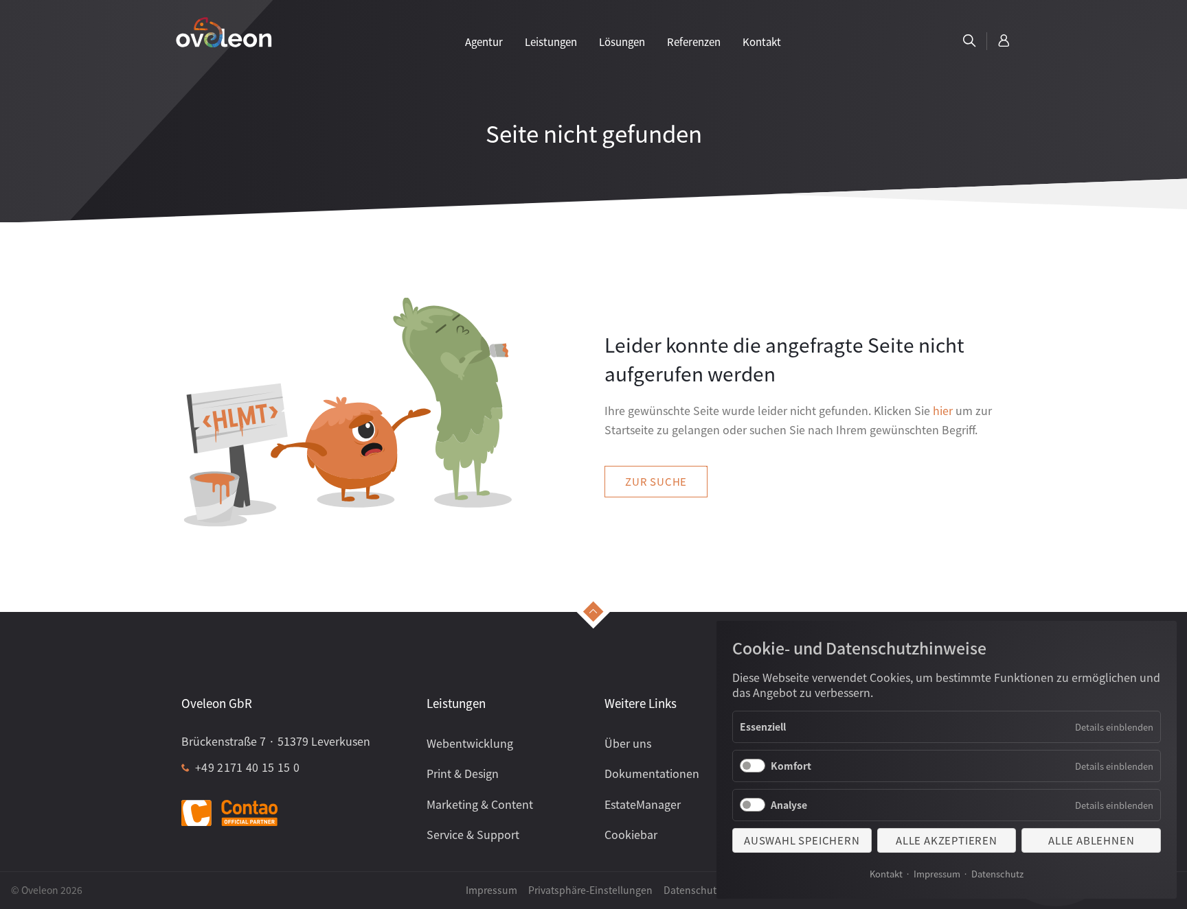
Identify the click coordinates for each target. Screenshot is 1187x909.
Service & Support (473, 834)
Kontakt (886, 873)
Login (1004, 41)
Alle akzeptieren (946, 840)
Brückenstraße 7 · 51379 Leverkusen (275, 741)
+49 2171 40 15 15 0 (247, 767)
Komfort (791, 765)
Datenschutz (997, 873)
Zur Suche (656, 481)
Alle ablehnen (1091, 840)
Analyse (789, 805)
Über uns (627, 743)
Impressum (937, 873)
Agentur (484, 41)
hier (943, 410)
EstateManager (642, 804)
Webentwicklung (470, 743)
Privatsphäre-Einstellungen (590, 890)
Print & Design (463, 773)
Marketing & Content (480, 804)
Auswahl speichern (802, 840)
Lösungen (622, 41)
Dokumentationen (651, 773)
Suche (969, 41)
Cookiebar (630, 834)
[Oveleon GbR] (224, 31)
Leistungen (551, 41)
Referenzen (694, 41)
